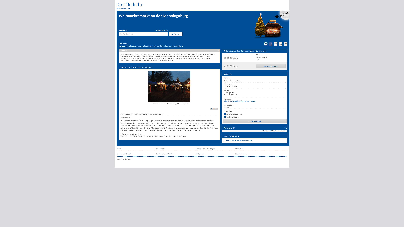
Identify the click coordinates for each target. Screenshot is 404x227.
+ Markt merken (255, 121)
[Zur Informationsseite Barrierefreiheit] (266, 44)
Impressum (239, 149)
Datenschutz (160, 149)
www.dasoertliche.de (124, 154)
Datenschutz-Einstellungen (205, 149)
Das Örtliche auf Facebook (165, 154)
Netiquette (199, 154)
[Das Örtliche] (131, 3)
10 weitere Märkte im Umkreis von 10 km (238, 141)
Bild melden (214, 109)
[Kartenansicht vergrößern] (286, 128)
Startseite (122, 46)
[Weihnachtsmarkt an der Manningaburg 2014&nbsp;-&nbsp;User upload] (169, 86)
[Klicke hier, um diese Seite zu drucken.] (280, 44)
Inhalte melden (240, 154)
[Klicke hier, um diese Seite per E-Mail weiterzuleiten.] (275, 44)
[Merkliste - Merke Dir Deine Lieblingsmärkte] (285, 44)
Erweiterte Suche (161, 30)
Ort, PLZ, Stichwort (128, 30)
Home (119, 149)
